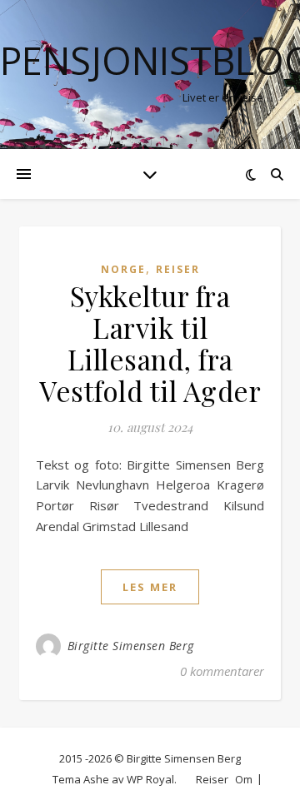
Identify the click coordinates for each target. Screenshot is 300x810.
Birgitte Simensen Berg (131, 645)
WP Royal (150, 779)
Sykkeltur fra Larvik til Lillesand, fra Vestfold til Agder (150, 343)
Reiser (178, 269)
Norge (123, 269)
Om (243, 779)
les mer (150, 586)
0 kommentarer (222, 671)
